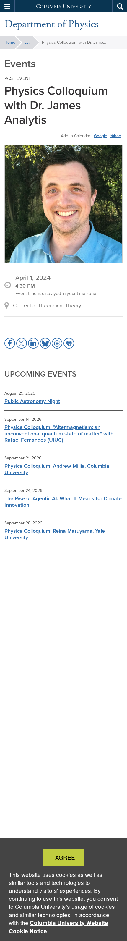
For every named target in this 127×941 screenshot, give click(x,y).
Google (100, 136)
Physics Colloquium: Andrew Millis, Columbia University (56, 469)
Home (9, 42)
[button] (7, 6)
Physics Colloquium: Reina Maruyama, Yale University (54, 534)
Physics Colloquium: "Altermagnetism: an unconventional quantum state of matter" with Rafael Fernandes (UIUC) (58, 433)
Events (30, 42)
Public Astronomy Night (32, 401)
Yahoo (115, 136)
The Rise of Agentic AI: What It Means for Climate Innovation (63, 501)
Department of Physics (51, 24)
